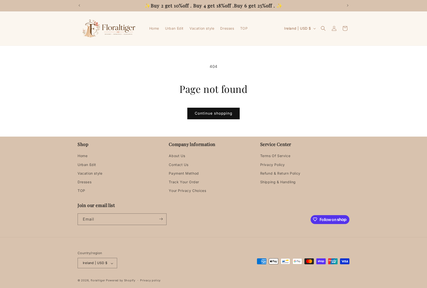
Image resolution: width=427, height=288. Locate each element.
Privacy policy (150, 280)
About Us (177, 156)
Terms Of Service (275, 156)
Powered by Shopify (120, 280)
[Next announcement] (347, 5)
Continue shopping (213, 113)
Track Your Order (184, 182)
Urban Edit (87, 165)
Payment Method (184, 173)
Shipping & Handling (278, 182)
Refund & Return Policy (280, 173)
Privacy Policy (272, 165)
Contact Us (178, 165)
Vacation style (90, 173)
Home (82, 156)
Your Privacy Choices (187, 191)
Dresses (84, 182)
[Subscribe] (160, 219)
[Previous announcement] (79, 5)
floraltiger (98, 280)
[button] (323, 28)
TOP (81, 191)
